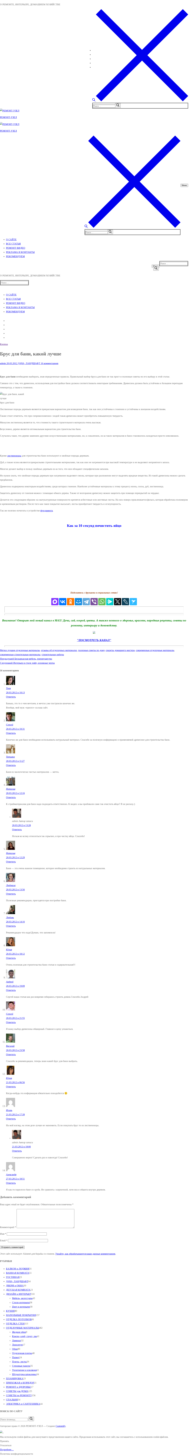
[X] (117, 601)
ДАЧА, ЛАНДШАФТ (28, 363)
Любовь (10, 917)
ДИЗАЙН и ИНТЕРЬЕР (18, 1294)
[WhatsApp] (102, 601)
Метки (3, 650)
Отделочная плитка (22, 1353)
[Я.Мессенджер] (109, 601)
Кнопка (4, 344)
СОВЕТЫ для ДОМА (17, 1391)
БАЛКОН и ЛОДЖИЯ (17, 1268)
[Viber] (94, 601)
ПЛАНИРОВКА (14, 1378)
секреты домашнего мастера (120, 650)
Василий (10, 1046)
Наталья (10, 789)
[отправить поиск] (118, 105)
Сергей (9, 724)
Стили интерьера (21, 1302)
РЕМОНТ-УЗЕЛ (8, 117)
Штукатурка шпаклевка (24, 1374)
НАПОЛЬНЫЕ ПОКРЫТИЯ (21, 1315)
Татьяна (10, 757)
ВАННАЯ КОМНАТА (17, 1273)
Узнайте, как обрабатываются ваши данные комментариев (85, 1253)
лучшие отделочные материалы (23, 650)
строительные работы (53, 654)
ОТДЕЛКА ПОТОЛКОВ (19, 1319)
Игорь (9, 1110)
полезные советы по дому (91, 650)
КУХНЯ (10, 1311)
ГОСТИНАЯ (12, 1277)
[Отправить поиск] (156, 268)
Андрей (9, 981)
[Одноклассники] (70, 601)
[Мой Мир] (78, 601)
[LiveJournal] (125, 601)
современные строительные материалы (20, 654)
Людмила (11, 885)
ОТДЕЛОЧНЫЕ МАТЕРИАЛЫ (22, 1328)
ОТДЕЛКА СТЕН (15, 1323)
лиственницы (14, 455)
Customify (60, 1426)
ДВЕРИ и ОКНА (15, 1285)
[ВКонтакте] (62, 601)
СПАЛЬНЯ (12, 1399)
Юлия (9, 949)
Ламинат (16, 1340)
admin (3, 363)
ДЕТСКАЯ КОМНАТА (18, 1290)
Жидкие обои (19, 1332)
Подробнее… (7, 1449)
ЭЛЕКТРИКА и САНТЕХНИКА (23, 1404)
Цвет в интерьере (21, 1306)
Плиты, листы (19, 1361)
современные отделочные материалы (155, 650)
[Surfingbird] (133, 601)
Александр (11, 1174)
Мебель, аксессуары (22, 1298)
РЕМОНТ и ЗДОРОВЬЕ (18, 1387)
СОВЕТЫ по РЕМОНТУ (19, 1395)
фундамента (46, 510)
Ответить (11, 696)
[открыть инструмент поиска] (140, 100)
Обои (15, 1349)
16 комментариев (49, 363)
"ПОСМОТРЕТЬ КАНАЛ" (94, 640)
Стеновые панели (21, 1366)
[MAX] (55, 601)
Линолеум (17, 1344)
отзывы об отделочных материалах (59, 650)
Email (3, 1240)
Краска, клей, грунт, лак (24, 1336)
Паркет (15, 1357)
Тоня (8, 688)
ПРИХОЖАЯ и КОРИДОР (20, 1382)
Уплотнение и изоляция (24, 1370)
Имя (3, 1234)
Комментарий (8, 1227)
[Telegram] (86, 601)
